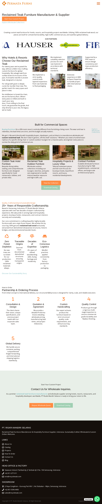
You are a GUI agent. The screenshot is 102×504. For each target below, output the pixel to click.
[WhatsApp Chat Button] (97, 499)
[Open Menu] (98, 3)
